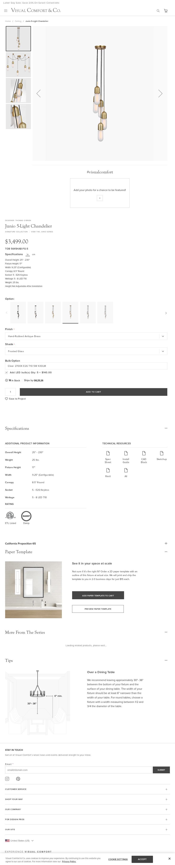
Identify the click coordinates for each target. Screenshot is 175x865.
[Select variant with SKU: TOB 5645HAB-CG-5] (53, 312)
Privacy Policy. (69, 861)
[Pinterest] (18, 779)
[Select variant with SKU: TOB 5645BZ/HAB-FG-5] (35, 312)
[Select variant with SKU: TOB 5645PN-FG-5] (105, 312)
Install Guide (126, 460)
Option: (9, 298)
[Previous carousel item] (7, 312)
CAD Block (144, 460)
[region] (87, 859)
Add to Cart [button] (93, 391)
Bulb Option (12, 361)
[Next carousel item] (165, 312)
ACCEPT (142, 859)
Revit (108, 476)
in (28, 254)
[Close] (169, 858)
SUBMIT (161, 769)
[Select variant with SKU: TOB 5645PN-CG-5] (88, 312)
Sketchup (162, 459)
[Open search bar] (158, 11)
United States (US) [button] (19, 840)
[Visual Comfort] (35, 11)
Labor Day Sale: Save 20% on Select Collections (31, 3)
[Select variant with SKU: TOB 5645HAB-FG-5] (70, 312)
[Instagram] (7, 779)
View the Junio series (42, 232)
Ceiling (18, 21)
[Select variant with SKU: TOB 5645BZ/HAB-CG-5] (18, 312)
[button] (165, 10)
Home (8, 21)
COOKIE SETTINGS (118, 859)
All (126, 476)
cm (33, 254)
